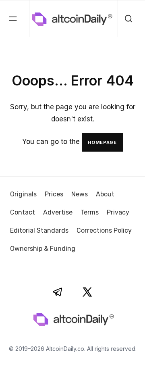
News (79, 194)
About (105, 194)
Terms (90, 212)
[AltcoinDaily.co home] (38, 19)
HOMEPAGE (102, 142)
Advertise (57, 212)
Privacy (118, 212)
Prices (54, 194)
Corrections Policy (104, 230)
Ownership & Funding (42, 248)
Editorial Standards (39, 230)
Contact (22, 212)
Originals (23, 194)
